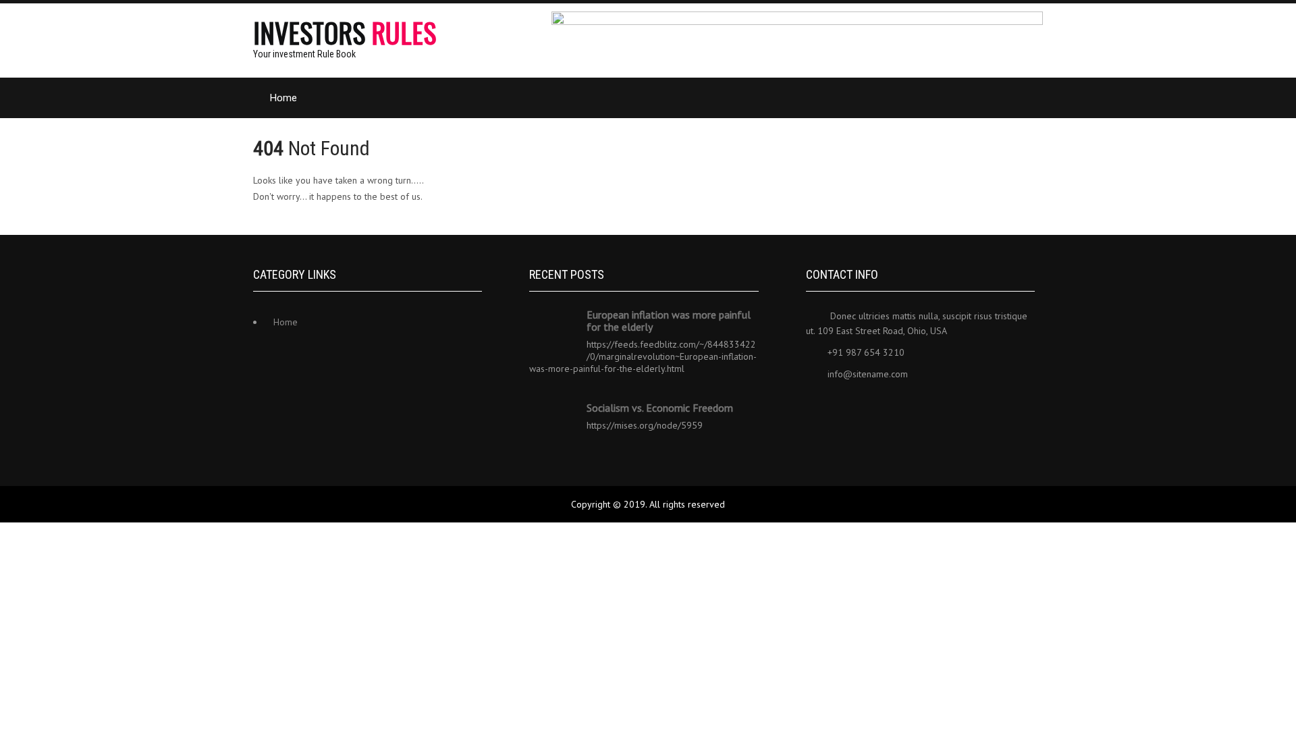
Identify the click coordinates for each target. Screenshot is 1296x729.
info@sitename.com (868, 374)
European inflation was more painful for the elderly (669, 320)
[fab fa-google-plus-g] (907, 406)
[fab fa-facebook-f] (818, 406)
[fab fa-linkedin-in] (877, 406)
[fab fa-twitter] (847, 406)
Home (283, 98)
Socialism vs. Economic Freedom (660, 408)
